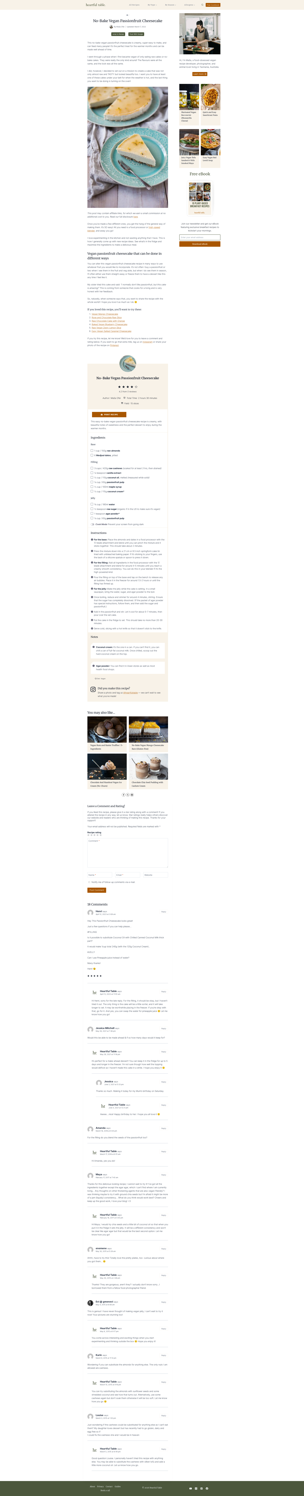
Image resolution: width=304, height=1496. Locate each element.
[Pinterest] (132, 795)
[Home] (127, 15)
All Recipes (134, 5)
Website (148, 875)
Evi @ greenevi (104, 1301)
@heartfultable (130, 692)
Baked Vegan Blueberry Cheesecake (109, 324)
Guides (118, 1486)
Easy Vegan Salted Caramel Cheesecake (111, 331)
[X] (128, 795)
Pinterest (114, 345)
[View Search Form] (202, 5)
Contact (109, 1486)
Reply (163, 912)
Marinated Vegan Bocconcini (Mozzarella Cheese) (188, 116)
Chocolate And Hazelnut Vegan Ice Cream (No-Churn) (106, 784)
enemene (101, 1248)
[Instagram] (196, 1488)
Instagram (147, 342)
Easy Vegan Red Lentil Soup (209, 159)
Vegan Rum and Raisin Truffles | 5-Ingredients (106, 747)
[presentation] (107, 729)
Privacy (100, 1486)
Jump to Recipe (118, 34)
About (92, 1486)
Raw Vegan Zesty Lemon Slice (106, 327)
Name (92, 875)
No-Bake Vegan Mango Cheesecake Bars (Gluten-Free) (148, 747)
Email (119, 875)
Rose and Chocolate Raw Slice (107, 317)
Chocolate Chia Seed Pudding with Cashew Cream (147, 784)
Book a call (105, 1490)
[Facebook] (123, 795)
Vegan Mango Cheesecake (105, 314)
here (135, 216)
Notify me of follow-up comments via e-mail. (113, 882)
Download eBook (200, 244)
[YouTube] (190, 1488)
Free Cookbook (213, 5)
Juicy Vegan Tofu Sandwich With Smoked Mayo (188, 160)
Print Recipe (111, 414)
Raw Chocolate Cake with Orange (108, 321)
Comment (94, 841)
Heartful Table (108, 1051)
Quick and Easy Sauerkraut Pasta (210, 113)
